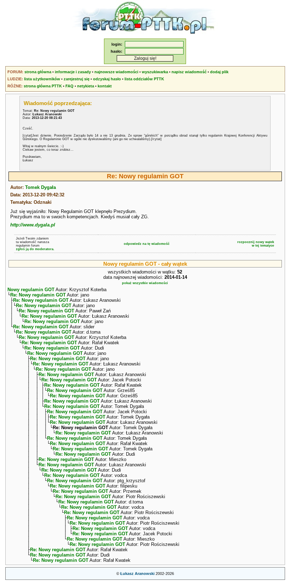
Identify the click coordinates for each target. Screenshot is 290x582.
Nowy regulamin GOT (30, 289)
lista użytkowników (42, 79)
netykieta (85, 86)
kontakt (105, 86)
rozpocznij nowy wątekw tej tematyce (255, 243)
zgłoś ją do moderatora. (35, 249)
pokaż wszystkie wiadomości (145, 283)
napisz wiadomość (189, 72)
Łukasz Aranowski (137, 573)
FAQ (69, 86)
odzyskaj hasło (107, 79)
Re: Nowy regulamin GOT (38, 295)
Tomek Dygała (40, 187)
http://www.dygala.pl (32, 224)
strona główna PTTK (43, 86)
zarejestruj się (76, 79)
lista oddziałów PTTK (144, 79)
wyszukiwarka (155, 72)
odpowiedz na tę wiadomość (146, 244)
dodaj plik (219, 72)
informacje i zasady (73, 72)
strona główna (37, 72)
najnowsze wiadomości (116, 72)
